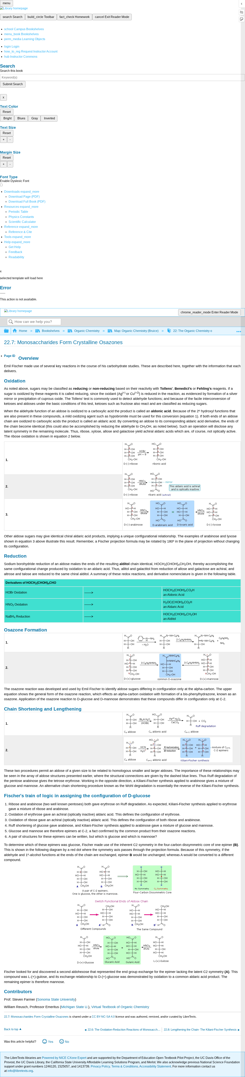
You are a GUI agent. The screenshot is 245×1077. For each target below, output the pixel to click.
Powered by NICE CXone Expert (64, 1057)
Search (11, 322)
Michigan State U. (74, 1007)
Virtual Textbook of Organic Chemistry (120, 1007)
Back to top (11, 1029)
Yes (50, 1041)
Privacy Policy (100, 1066)
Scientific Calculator (22, 221)
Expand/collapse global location (238, 330)
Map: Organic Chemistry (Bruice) (136, 330)
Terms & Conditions (124, 1066)
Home (23, 330)
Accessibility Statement (155, 1066)
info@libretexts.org (20, 1070)
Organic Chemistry (87, 330)
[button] (15, 252)
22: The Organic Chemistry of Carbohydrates (203, 330)
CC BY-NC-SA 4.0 (103, 1016)
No (67, 1041)
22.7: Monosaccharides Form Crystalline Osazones (36, 1016)
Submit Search (13, 84)
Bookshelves (50, 330)
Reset (7, 111)
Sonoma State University (56, 999)
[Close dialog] (2, 293)
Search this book (11, 70)
